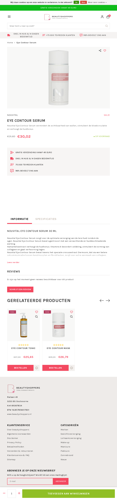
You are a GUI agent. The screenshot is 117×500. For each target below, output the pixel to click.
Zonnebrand (67, 455)
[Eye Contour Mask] (58, 325)
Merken (64, 429)
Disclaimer (12, 438)
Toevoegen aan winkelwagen (69, 493)
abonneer (61, 481)
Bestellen (20, 367)
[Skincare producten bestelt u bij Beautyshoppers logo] (24, 388)
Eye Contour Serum (26, 42)
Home (10, 42)
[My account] (102, 17)
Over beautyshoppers (18, 429)
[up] (19, 493)
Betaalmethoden (15, 447)
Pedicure (65, 451)
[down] (4, 493)
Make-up (65, 442)
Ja (76, 2)
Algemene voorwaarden (19, 434)
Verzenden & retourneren (20, 451)
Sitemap (11, 459)
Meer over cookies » (97, 2)
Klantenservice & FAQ (18, 455)
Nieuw (64, 459)
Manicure (65, 447)
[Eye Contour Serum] (58, 77)
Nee (83, 2)
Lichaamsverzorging (71, 438)
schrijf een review (20, 289)
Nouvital (12, 115)
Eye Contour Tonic (23, 348)
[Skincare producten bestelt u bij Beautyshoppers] (58, 17)
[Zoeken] (106, 26)
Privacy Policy (14, 442)
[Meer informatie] (37, 368)
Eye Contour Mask (58, 348)
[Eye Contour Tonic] (23, 325)
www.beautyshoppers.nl (19, 414)
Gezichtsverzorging (70, 434)
